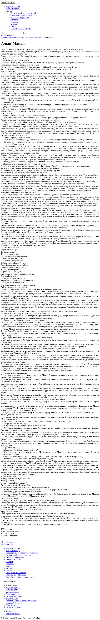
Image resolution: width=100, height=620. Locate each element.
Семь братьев (11, 605)
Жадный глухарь (8, 542)
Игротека (15, 20)
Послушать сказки (13, 559)
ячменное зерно (12, 592)
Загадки (14, 24)
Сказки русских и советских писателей (22, 553)
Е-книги (9, 562)
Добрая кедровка (13, 594)
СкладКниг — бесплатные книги (20, 577)
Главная (4, 37)
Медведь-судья (7, 544)
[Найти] (24, 33)
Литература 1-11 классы (21, 29)
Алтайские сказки (33, 37)
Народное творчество (20, 18)
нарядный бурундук (14, 603)
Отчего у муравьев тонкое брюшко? (21, 601)
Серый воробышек (13, 607)
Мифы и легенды (13, 9)
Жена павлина (12, 590)
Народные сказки (13, 7)
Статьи (14, 26)
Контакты (10, 611)
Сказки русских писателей (22, 15)
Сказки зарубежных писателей (23, 13)
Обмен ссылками (13, 614)
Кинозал (14, 22)
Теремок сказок (7, 35)
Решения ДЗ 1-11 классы (16, 575)
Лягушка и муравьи (14, 596)
